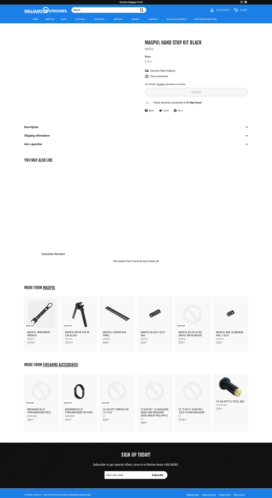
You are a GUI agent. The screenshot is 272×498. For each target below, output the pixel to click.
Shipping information (37, 135)
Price (148, 56)
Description (31, 127)
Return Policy (239, 495)
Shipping (161, 84)
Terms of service (209, 495)
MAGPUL (149, 48)
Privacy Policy (225, 495)
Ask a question (33, 144)
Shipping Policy (192, 495)
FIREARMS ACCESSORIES (60, 364)
